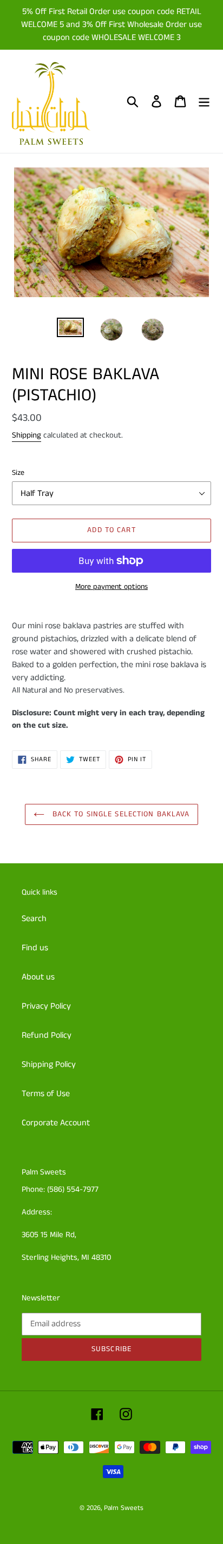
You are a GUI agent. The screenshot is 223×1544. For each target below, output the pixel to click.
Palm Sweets (123, 1508)
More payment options (111, 586)
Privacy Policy (46, 1006)
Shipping (26, 435)
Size (18, 472)
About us (38, 977)
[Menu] (204, 101)
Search (34, 918)
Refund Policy (46, 1035)
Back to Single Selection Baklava (120, 814)
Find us (35, 948)
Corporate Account (56, 1123)
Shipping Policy (49, 1064)
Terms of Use (46, 1093)
